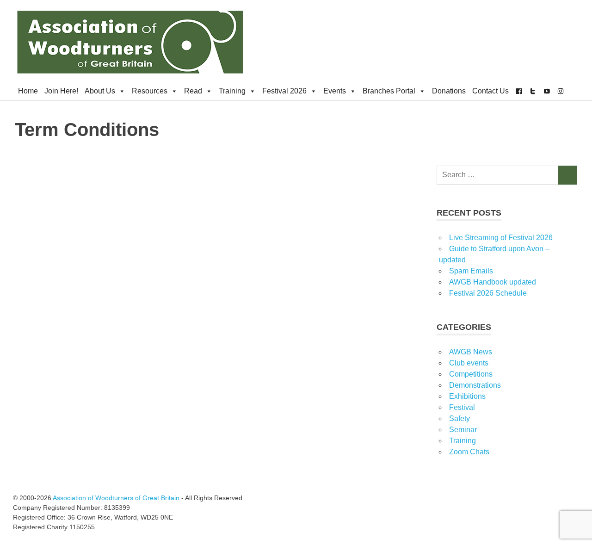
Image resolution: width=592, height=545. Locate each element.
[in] (560, 91)
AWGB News (470, 352)
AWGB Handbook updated (492, 282)
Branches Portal (389, 91)
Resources (149, 91)
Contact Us (490, 91)
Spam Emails (471, 271)
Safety (459, 418)
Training (232, 91)
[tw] (533, 91)
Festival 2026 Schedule (488, 293)
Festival (462, 407)
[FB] (519, 91)
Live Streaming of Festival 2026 (501, 238)
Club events (468, 363)
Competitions (471, 374)
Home (28, 91)
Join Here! (61, 91)
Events (334, 91)
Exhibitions (467, 396)
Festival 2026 (284, 91)
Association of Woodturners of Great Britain (116, 498)
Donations (449, 91)
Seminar (463, 430)
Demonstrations (475, 385)
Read (193, 91)
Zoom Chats (469, 452)
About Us (100, 91)
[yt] (547, 91)
